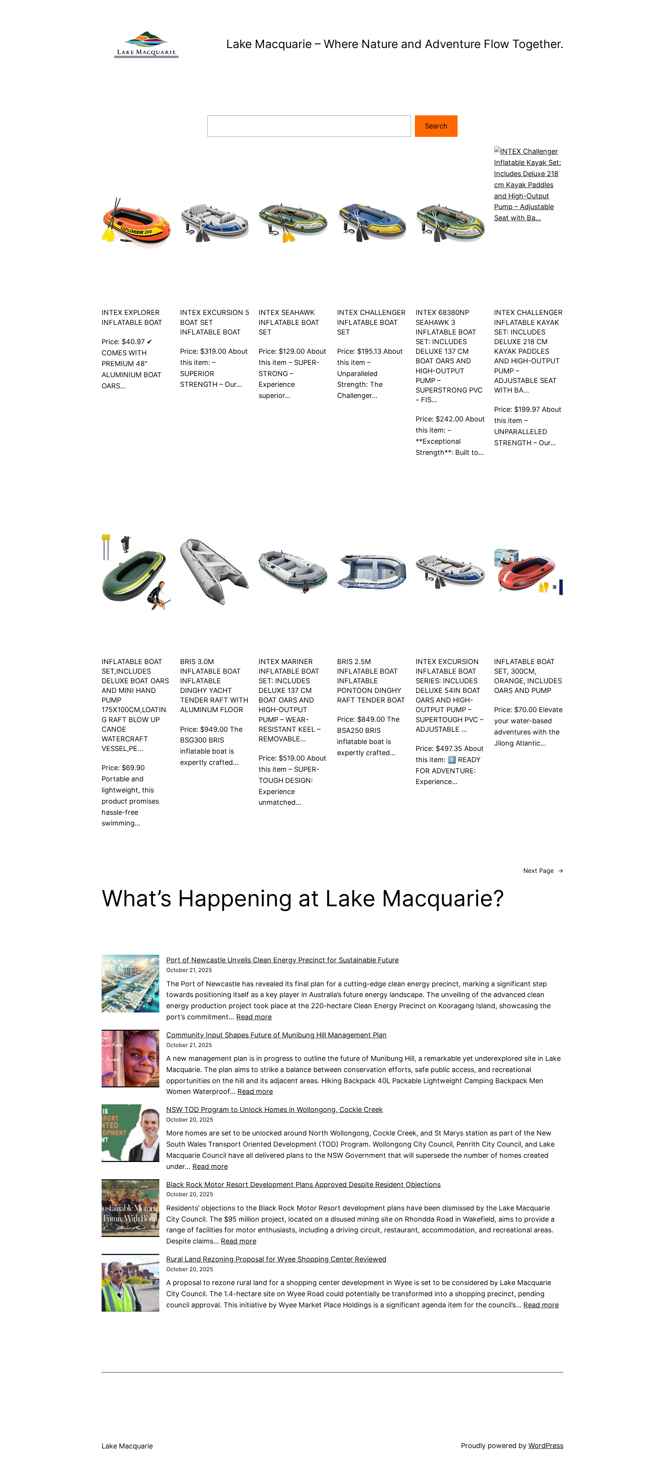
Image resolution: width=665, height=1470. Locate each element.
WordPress (545, 1446)
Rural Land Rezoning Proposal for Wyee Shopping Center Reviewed (276, 1259)
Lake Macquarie (127, 1446)
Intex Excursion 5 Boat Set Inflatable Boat (214, 322)
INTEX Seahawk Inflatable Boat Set (289, 322)
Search (436, 126)
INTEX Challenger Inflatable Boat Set (371, 322)
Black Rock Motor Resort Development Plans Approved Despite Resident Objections (303, 1184)
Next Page (543, 870)
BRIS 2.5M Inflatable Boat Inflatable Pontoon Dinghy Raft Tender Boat (371, 681)
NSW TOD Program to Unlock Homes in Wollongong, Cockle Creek (274, 1109)
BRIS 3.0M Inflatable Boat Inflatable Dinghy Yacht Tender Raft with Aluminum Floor (214, 686)
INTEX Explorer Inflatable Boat (132, 317)
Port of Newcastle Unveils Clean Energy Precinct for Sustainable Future (282, 960)
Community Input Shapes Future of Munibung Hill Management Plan (276, 1035)
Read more (254, 1017)
